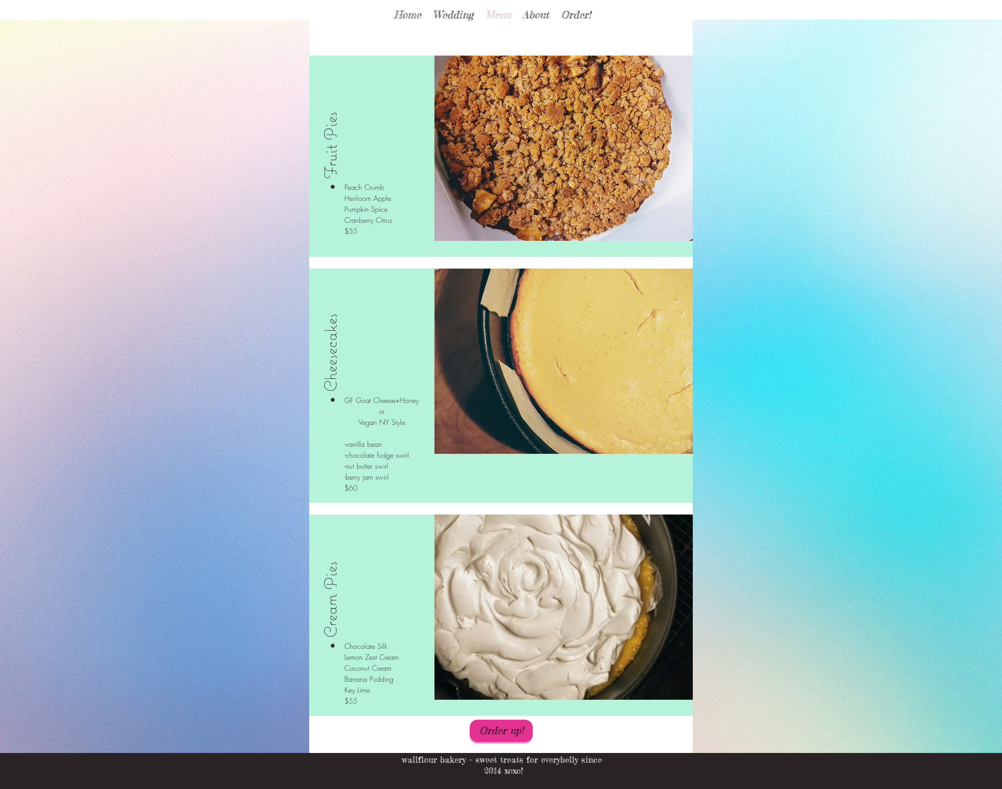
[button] (330, 129)
